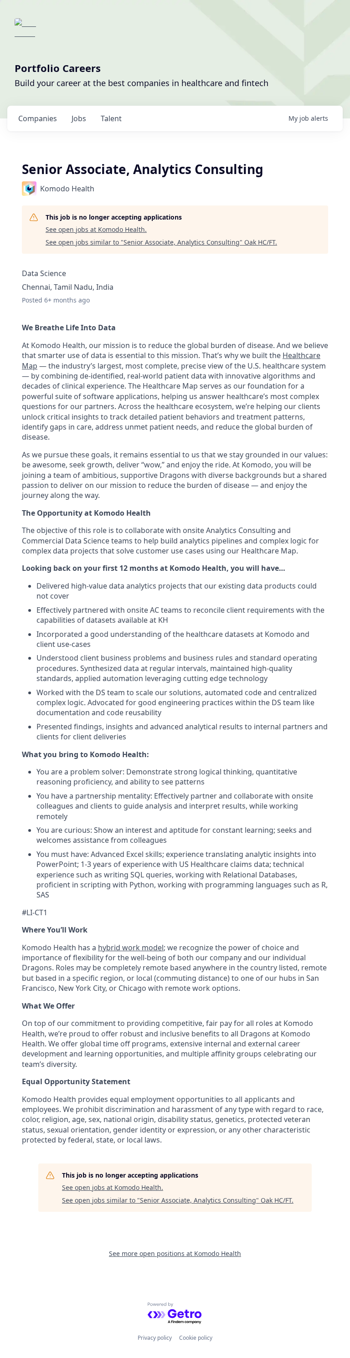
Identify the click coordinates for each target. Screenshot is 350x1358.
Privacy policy (155, 1338)
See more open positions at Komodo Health (175, 1253)
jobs (79, 118)
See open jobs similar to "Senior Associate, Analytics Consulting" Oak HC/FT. (161, 242)
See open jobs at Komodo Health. (96, 229)
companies (37, 118)
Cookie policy (195, 1338)
